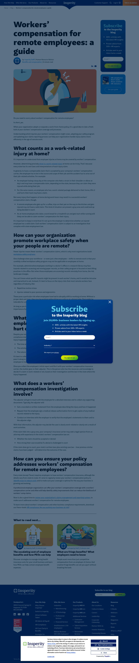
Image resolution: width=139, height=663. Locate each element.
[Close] (110, 302)
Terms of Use (51, 644)
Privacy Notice (71, 652)
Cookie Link (50, 657)
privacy (56, 352)
